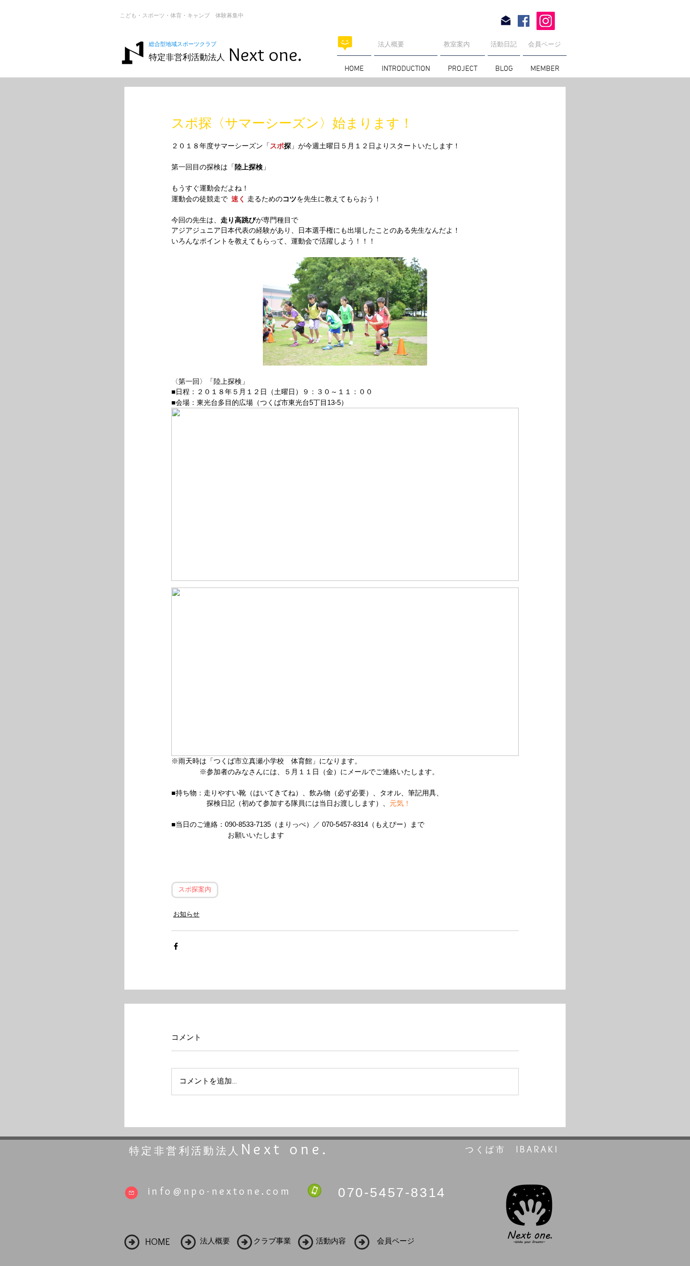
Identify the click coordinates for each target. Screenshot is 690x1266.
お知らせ (186, 914)
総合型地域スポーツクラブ (185, 44)
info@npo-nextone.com (219, 1191)
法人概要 (391, 44)
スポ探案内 (194, 890)
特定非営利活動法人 (187, 57)
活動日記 (504, 44)
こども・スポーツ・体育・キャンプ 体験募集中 (182, 15)
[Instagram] (546, 21)
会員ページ (544, 44)
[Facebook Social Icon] (523, 21)
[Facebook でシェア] (175, 946)
